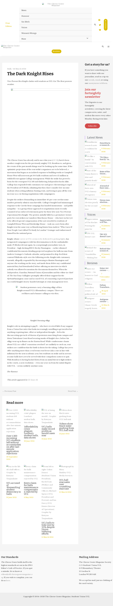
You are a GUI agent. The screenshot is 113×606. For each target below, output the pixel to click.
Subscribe (92, 126)
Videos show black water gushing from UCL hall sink (66, 427)
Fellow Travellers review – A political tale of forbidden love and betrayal (104, 286)
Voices (24, 27)
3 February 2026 (105, 207)
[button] (95, 24)
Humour (25, 16)
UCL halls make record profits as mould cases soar (48, 431)
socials (91, 80)
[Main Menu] (108, 46)
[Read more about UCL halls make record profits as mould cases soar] (49, 416)
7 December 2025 (105, 277)
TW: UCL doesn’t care (105, 235)
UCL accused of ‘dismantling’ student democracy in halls (13, 488)
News (23, 10)
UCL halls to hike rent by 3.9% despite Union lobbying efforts (48, 528)
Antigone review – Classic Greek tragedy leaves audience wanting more (104, 300)
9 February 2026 (105, 150)
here (8, 580)
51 (55, 160)
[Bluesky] (100, 30)
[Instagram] (99, 20)
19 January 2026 (105, 255)
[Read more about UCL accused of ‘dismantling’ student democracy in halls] (13, 472)
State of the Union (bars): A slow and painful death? (105, 173)
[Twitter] (100, 25)
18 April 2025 (105, 292)
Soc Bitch (25, 22)
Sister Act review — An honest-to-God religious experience (105, 269)
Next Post (73, 391)
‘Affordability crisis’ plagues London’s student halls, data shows (31, 432)
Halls (9, 69)
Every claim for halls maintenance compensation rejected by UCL (31, 488)
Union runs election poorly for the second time (105, 201)
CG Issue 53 (32, 380)
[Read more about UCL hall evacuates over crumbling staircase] (66, 471)
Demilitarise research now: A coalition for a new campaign (105, 144)
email (97, 80)
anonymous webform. (98, 83)
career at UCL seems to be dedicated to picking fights (42, 239)
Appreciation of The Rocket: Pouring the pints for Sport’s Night (105, 221)
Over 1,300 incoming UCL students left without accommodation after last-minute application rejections (13, 445)
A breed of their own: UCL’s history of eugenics (104, 187)
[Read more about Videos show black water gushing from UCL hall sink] (66, 415)
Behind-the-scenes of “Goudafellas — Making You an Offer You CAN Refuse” (105, 250)
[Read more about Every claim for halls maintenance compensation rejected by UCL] (31, 472)
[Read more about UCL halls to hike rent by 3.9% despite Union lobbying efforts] (49, 492)
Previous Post (9, 391)
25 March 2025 (105, 306)
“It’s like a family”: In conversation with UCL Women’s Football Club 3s (105, 158)
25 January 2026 (105, 227)
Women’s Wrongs (29, 33)
